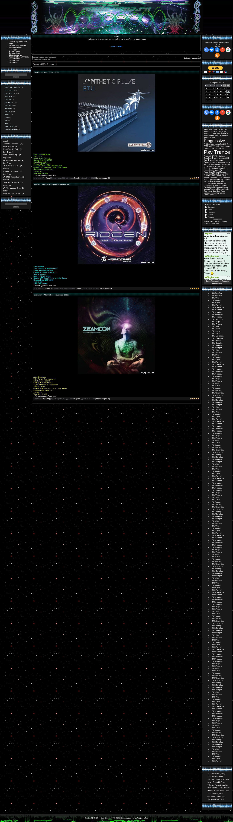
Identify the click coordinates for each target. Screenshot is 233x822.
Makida (215, 174)
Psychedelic (223, 136)
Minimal (216, 172)
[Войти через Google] (228, 49)
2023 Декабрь (217, 685)
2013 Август (216, 390)
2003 (218, 134)
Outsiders (216, 191)
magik (219, 187)
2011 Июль (216, 331)
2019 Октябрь (217, 566)
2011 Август (216, 333)
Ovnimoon (208, 174)
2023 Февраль (217, 661)
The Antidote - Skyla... (11, 171)
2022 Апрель (217, 637)
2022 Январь (217, 630)
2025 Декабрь (217, 742)
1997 (209, 138)
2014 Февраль (217, 405)
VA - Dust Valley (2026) (216, 773)
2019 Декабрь (217, 571)
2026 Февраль (217, 747)
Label (7, 117)
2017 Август (216, 504)
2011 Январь (217, 317)
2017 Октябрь (217, 509)
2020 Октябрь (217, 595)
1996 (214, 134)
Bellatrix (216, 185)
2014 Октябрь (217, 424)
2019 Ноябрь (217, 569)
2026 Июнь (216, 756)
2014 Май (215, 412)
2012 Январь (217, 345)
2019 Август (216, 561)
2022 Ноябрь (217, 654)
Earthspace (208, 181)
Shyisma (219, 176)
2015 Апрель (217, 438)
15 (206, 94)
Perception (208, 185)
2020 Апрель (217, 580)
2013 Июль (216, 388)
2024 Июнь (216, 699)
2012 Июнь (216, 357)
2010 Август (216, 305)
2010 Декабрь (217, 314)
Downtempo (215, 144)
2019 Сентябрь (218, 564)
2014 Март (216, 407)
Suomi (7, 114)
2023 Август (216, 675)
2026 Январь (217, 744)
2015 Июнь (216, 443)
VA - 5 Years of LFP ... (11, 166)
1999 (213, 138)
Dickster (207, 176)
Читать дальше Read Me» (45, 175)
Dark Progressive (218, 162)
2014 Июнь (216, 414)
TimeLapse (214, 195)
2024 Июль (216, 702)
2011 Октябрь (217, 338)
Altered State (216, 183)
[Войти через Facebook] (217, 49)
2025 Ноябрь (217, 740)
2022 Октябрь (217, 652)
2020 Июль (216, 588)
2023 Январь (217, 659)
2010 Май (215, 298)
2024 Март (216, 692)
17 (214, 94)
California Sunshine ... (11, 144)
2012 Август (216, 362)
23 (210, 97)
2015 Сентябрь (218, 450)
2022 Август (216, 647)
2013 (43, 64)
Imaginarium (212, 180)
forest (206, 129)
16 (210, 94)
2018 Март (216, 521)
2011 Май (215, 326)
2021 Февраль (217, 604)
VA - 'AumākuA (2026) (215, 799)
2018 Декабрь (217, 542)
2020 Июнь (216, 585)
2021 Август (216, 618)
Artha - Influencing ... (11, 155)
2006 (216, 136)
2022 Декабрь (217, 656)
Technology (215, 193)
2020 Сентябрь (218, 592)
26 (221, 97)
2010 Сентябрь (218, 307)
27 (225, 97)
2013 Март (216, 379)
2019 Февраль (217, 547)
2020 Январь (217, 573)
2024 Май (215, 697)
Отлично (211, 207)
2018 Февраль (217, 519)
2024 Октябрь (217, 709)
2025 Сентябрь (218, 735)
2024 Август (216, 704)
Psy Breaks (215, 164)
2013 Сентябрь (218, 393)
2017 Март (216, 493)
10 (214, 91)
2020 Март (216, 578)
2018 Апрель (217, 523)
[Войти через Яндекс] (222, 49)
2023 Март (216, 664)
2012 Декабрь (217, 371)
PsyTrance (213, 129)
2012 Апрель (217, 352)
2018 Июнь (216, 528)
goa (205, 138)
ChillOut (211, 136)
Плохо (210, 215)
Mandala (207, 193)
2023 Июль (216, 673)
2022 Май (215, 640)
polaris (222, 193)
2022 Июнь (216, 642)
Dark (229, 144)
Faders (206, 195)
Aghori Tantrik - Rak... (11, 149)
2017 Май (215, 497)
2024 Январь (217, 687)
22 (206, 97)
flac (221, 129)
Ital (220, 185)
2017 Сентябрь (218, 507)
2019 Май (215, 554)
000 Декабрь (217, 293)
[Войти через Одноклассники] (217, 55)
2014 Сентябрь (218, 421)
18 (217, 94)
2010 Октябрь (217, 310)
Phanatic (225, 187)
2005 (206, 134)
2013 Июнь (216, 386)
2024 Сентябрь (218, 706)
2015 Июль (216, 445)
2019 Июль (216, 559)
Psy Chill (207, 156)
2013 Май (215, 383)
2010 (206, 146)
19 (221, 94)
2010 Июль (216, 303)
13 (225, 91)
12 (221, 91)
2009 (210, 134)
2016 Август (216, 476)
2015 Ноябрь (217, 455)
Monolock (213, 178)
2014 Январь (217, 402)
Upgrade (207, 183)
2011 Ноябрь (217, 341)
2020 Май (215, 583)
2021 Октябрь (217, 623)
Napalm (77, 178)
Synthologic (208, 187)
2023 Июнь (216, 671)
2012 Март (216, 350)
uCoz (146, 818)
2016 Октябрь (217, 481)
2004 (206, 136)
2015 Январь (217, 431)
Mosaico (222, 172)
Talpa (223, 191)
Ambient (8, 108)
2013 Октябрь (217, 395)
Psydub (221, 148)
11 (217, 91)
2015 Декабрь (217, 457)
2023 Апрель (217, 666)
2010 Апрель (217, 295)
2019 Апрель (217, 552)
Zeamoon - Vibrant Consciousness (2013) (51, 295)
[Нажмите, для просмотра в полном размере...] (116, 151)
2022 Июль (216, 645)
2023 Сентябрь (218, 678)
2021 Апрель (217, 609)
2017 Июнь (216, 500)
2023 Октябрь (217, 680)
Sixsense (226, 178)
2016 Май (215, 469)
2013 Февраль (217, 376)
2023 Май (215, 668)
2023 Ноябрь (217, 683)
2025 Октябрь (217, 737)
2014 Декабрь (217, 428)
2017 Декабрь (217, 514)
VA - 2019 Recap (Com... (12, 177)
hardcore (221, 158)
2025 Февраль (217, 718)
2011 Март (216, 322)
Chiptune (8, 99)
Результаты (208, 221)
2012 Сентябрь (218, 364)
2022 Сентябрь (218, 649)
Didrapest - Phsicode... (11, 182)
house (221, 168)
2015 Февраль (217, 433)
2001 (221, 131)
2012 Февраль (217, 348)
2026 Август (216, 761)
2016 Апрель (217, 466)
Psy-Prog (8, 102)
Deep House (214, 170)
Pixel (215, 187)
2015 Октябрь (217, 452)
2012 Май (215, 355)
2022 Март (216, 635)
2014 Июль (216, 417)
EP (219, 129)
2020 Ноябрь (217, 597)
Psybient (207, 148)
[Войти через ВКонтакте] (211, 49)
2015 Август (216, 447)
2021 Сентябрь (218, 621)
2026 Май (215, 754)
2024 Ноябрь (217, 711)
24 (214, 97)
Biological (220, 189)
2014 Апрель (217, 409)
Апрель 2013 (217, 83)
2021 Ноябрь (217, 626)
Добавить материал (192, 58)
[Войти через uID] (206, 49)
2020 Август (216, 590)
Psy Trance (217, 152)
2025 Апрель (217, 723)
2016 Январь (217, 459)
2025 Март (216, 721)
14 (228, 91)
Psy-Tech (8, 105)
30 (210, 100)
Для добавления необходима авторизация (217, 282)
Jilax (224, 176)
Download (207, 158)
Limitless (227, 180)
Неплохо (211, 212)
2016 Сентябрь (218, 478)
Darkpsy (222, 156)
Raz (222, 181)
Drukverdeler (223, 174)
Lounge (227, 146)
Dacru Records (215, 166)
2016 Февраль (217, 462)
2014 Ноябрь (217, 426)
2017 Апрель (217, 495)
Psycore (214, 148)
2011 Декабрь (217, 343)
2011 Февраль (217, 319)
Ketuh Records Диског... (12, 193)
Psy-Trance (9, 93)
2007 (225, 131)
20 (225, 94)
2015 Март (216, 436)
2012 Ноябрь (217, 369)
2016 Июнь (216, 471)
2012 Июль (216, 360)
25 (217, 97)
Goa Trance (9, 90)
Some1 (224, 185)
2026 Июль (216, 759)
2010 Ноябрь (217, 312)
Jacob (220, 178)
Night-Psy (8, 96)
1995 (217, 146)
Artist (7, 123)
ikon (205, 180)
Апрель (50, 64)
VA (6, 120)
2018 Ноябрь (217, 540)
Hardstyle (214, 168)
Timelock (216, 181)
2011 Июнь (216, 329)
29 (206, 100)
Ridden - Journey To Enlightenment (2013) (51, 184)
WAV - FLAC (9, 126)
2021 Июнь (216, 614)
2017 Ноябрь (217, 512)
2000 (221, 146)
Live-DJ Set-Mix (11, 129)
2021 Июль (216, 616)
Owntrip (220, 180)
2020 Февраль (217, 576)
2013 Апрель (217, 381)
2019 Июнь (216, 557)
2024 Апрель (217, 694)
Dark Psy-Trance (11, 87)
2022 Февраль (217, 633)
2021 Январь (217, 602)
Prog (216, 160)
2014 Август (216, 419)
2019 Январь (217, 545)
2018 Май (215, 526)
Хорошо (211, 209)
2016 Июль (216, 474)
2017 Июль (216, 502)
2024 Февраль (217, 690)
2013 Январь (217, 374)
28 (228, 97)
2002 (225, 129)
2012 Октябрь (217, 367)
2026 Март (216, 749)
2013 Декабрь (217, 400)
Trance (214, 158)
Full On (7, 111)
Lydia (227, 189)
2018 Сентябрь (218, 535)
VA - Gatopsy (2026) (215, 793)
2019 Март (216, 550)
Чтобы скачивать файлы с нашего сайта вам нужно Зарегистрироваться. (116, 39)
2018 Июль (216, 531)
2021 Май (215, 611)
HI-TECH (214, 156)
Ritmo (213, 176)
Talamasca (208, 191)
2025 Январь (217, 716)
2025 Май (215, 725)
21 (228, 94)
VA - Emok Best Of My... (12, 160)
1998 (213, 146)
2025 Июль (216, 730)
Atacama (213, 189)
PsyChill (223, 144)
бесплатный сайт (135, 818)
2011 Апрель (217, 324)
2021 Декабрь (217, 628)
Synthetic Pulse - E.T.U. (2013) (46, 72)
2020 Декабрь (217, 599)
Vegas (223, 183)
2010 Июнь (216, 300)
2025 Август (216, 732)
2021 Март (216, 607)
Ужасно (211, 217)
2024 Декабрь (217, 713)
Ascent (206, 178)
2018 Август (216, 533)
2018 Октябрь (217, 538)
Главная (36, 64)
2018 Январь (217, 516)
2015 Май (215, 440)
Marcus (207, 189)
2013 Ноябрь (217, 398)
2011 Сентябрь (218, 336)
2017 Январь (217, 488)
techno (206, 131)
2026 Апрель (217, 751)
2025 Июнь (216, 728)
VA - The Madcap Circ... (12, 188)
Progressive (214, 141)
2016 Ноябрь (217, 483)
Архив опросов (221, 221)
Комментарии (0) (103, 178)
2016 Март (216, 464)
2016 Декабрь (217, 485)
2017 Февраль (217, 490)
